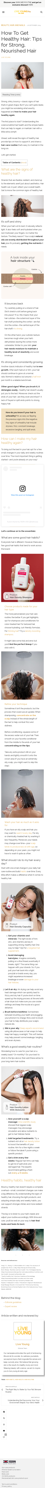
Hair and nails (17, 25)
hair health (19, 1379)
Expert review (11, 1306)
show (23, 163)
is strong (18, 328)
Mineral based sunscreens (11, 1470)
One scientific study (27, 1122)
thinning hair (13, 631)
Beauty (5, 25)
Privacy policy (7, 1486)
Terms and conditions (9, 1484)
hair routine (29, 1379)
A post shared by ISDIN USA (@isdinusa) (22, 522)
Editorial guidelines (13, 1302)
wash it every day (24, 833)
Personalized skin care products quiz (15, 1478)
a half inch (36, 377)
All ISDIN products (8, 1476)
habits (23, 871)
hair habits (10, 1379)
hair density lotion (32, 1141)
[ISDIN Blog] (22, 12)
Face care (5, 1472)
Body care (5, 1474)
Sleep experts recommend (32, 1028)
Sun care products (8, 1467)
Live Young (5, 57)
